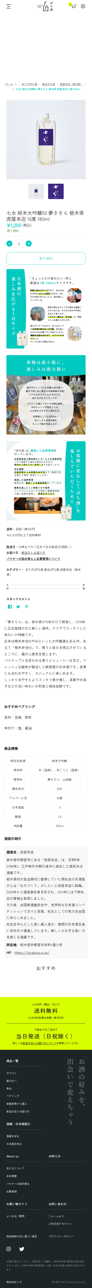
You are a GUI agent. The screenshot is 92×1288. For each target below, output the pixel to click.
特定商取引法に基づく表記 (21, 1236)
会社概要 (11, 1176)
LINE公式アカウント (60, 1223)
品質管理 (11, 1191)
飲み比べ (11, 1080)
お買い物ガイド (16, 1204)
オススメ (11, 1073)
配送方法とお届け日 (18, 1111)
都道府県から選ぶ (16, 1103)
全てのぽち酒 (29, 84)
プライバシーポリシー (61, 1236)
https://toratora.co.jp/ (32, 952)
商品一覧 (12, 1061)
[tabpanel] (46, 788)
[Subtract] (9, 244)
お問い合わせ (58, 1204)
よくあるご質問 (15, 1216)
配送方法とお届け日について (39, 1043)
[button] (7, 6)
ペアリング (12, 1096)
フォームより (56, 1216)
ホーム (9, 84)
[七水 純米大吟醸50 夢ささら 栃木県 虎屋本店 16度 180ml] (36, 191)
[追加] (29, 244)
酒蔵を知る (12, 1136)
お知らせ (55, 1156)
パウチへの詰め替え (18, 1183)
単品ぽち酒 (48, 84)
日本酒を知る (14, 1144)
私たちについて (15, 1168)
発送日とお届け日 (33, 552)
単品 (9, 1088)
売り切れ (46, 258)
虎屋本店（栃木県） (71, 84)
